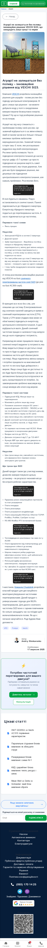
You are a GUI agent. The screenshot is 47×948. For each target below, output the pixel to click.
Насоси (23, 834)
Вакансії (23, 873)
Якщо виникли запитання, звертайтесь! (22, 804)
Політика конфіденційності (23, 877)
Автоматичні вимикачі (23, 837)
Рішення (23, 870)
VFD (5, 628)
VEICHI (15, 94)
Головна (3, 9)
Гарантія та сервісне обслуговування (23, 867)
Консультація (23, 702)
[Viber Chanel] (27, 891)
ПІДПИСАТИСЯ (36, 818)
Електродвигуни (23, 843)
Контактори (23, 840)
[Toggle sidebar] (4, 4)
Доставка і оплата (23, 864)
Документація (23, 857)
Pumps (15, 628)
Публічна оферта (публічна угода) (23, 861)
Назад (12, 16)
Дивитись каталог (21, 694)
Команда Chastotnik (23, 587)
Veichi (25, 628)
